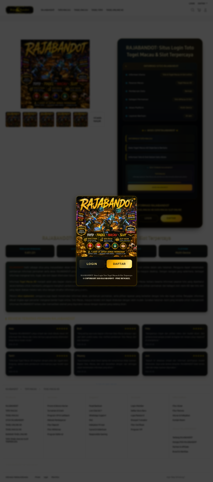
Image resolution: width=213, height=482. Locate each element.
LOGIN (92, 263)
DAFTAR (119, 263)
